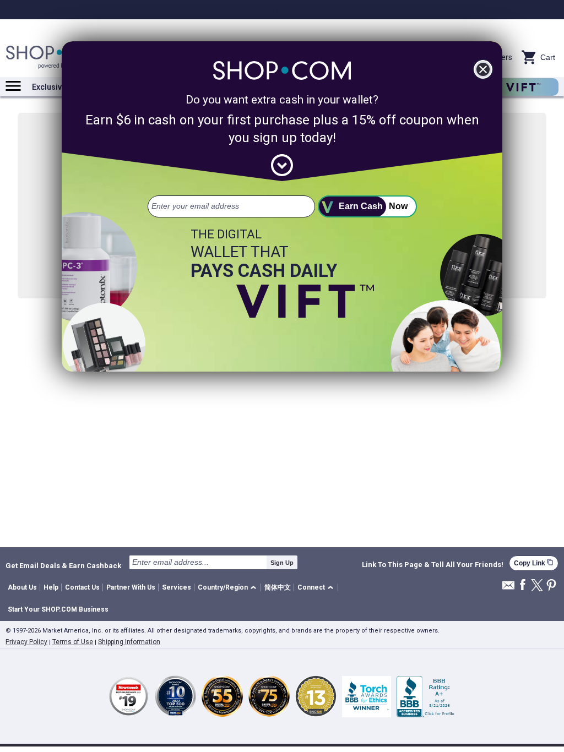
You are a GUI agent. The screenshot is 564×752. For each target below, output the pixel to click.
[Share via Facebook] (523, 585)
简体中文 (277, 587)
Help (51, 587)
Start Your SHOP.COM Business (58, 609)
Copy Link (534, 563)
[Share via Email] (508, 588)
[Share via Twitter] (537, 586)
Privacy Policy (26, 642)
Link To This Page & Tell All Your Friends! (432, 565)
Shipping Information (129, 642)
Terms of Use (72, 642)
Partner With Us (130, 587)
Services (176, 587)
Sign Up (282, 562)
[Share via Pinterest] (551, 586)
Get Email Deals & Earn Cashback (63, 565)
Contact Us (82, 587)
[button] (229, 587)
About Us (22, 587)
